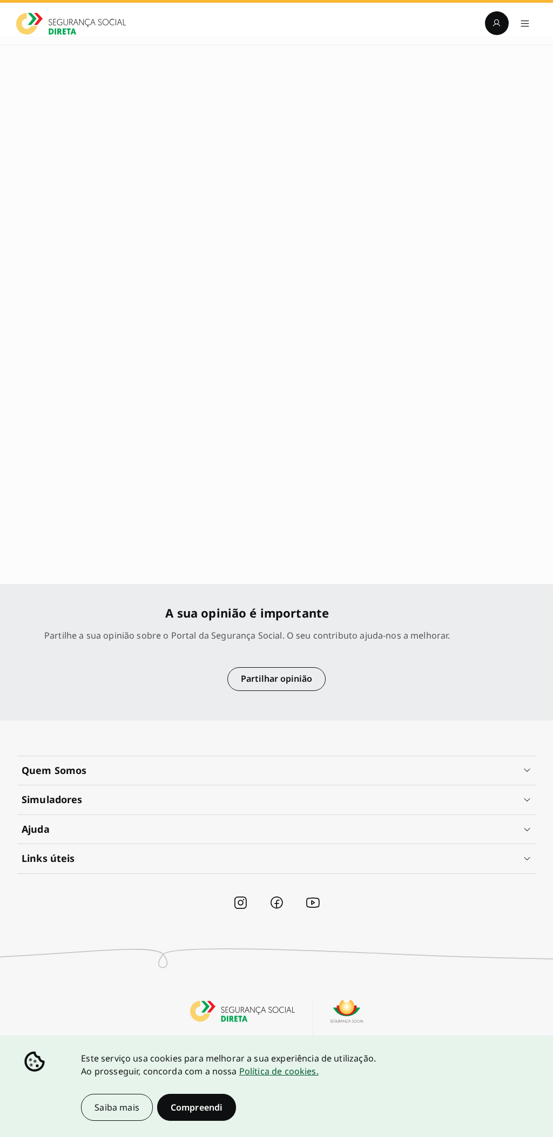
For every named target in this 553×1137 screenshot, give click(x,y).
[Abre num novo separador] (240, 903)
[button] (276, 770)
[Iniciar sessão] (497, 23)
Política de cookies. (279, 1071)
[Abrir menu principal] (525, 23)
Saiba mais (117, 1107)
